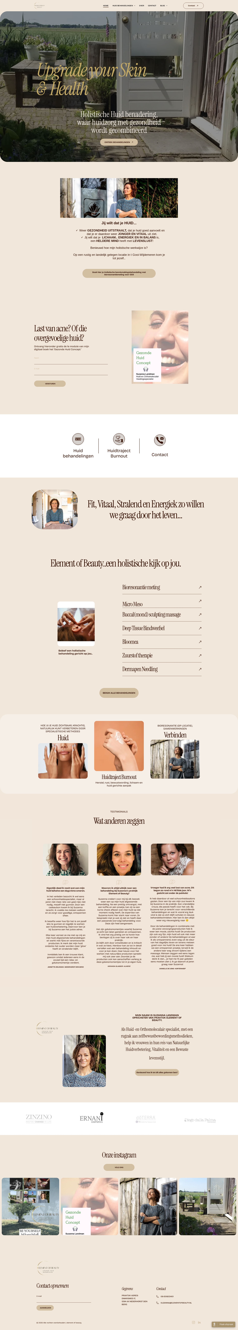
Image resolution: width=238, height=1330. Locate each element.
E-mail (36, 369)
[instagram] (193, 1322)
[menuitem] (106, 5)
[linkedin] (199, 1322)
